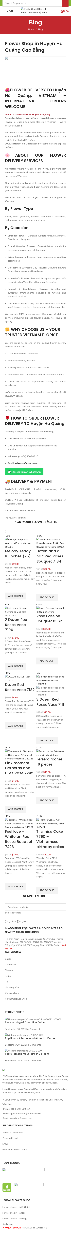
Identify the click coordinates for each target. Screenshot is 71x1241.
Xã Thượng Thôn (36, 945)
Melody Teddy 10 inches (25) (18, 554)
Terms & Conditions (12, 1132)
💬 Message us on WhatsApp (24, 471)
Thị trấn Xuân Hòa (14, 938)
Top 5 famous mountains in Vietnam (27, 1053)
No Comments (33, 1029)
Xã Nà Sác (38, 942)
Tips (7, 981)
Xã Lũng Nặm (31, 938)
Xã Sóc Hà (21, 945)
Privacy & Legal (10, 1138)
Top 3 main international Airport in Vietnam (31, 1038)
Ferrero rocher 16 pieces (49, 762)
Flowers (9, 970)
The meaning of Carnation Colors (25, 1022)
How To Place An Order (14, 1149)
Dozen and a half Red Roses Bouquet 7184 (49, 556)
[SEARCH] (62, 908)
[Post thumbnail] (33, 1019)
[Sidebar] (4, 1237)
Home (31, 29)
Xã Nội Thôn (50, 942)
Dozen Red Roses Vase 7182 (20, 687)
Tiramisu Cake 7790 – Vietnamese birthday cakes (50, 839)
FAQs (5, 1143)
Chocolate (10, 964)
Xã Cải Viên (26, 942)
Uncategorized (12, 987)
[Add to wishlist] (9, 588)
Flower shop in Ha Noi (13, 1212)
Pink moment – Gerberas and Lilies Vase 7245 (19, 768)
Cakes (8, 958)
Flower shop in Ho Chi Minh (16, 1207)
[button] (15, 596)
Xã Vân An (14, 942)
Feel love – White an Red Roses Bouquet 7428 (18, 839)
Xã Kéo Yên (45, 938)
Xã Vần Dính (52, 945)
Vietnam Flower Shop (16, 998)
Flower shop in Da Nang (14, 1218)
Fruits (8, 975)
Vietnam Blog (12, 992)
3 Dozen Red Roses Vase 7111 (50, 702)
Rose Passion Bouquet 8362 (49, 618)
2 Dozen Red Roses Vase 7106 (16, 624)
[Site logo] (35, 11)
